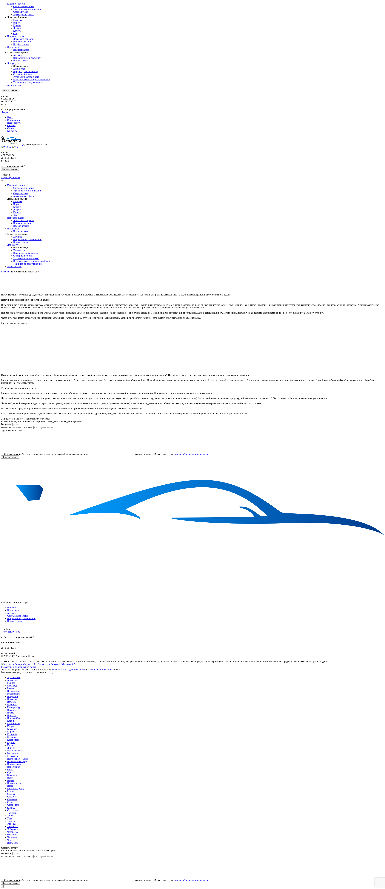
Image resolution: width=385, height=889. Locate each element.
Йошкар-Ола (13, 718)
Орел (9, 772)
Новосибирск (14, 767)
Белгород (12, 685)
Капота (17, 31)
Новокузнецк (14, 764)
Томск (10, 815)
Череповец (12, 837)
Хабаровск (12, 829)
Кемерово (12, 729)
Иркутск (11, 715)
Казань (10, 721)
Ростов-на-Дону (15, 788)
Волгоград (12, 699)
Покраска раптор (22, 41)
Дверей (17, 28)
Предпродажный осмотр (25, 71)
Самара (11, 794)
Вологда (11, 702)
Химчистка (19, 68)
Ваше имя (6, 424)
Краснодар (12, 737)
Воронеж (12, 704)
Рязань (10, 791)
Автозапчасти (14, 85)
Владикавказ (13, 693)
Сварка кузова (20, 12)
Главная (5, 271)
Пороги (17, 22)
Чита (9, 840)
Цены (10, 117)
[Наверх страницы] (2, 886)
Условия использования (100, 669)
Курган (11, 742)
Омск (10, 769)
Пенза (10, 777)
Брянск (10, 688)
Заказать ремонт (10, 90)
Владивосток (14, 691)
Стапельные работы (23, 6)
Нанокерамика (20, 60)
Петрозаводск (14, 783)
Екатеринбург (14, 707)
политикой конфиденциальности (191, 454)
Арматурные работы (23, 14)
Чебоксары (12, 832)
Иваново (11, 710)
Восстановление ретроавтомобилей (31, 79)
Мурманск (12, 756)
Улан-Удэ (12, 823)
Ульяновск (12, 826)
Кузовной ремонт (16, 3)
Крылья (17, 25)
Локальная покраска (23, 39)
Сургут (11, 807)
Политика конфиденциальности (68, 669)
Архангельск (13, 677)
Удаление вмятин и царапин (27, 9)
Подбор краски (21, 44)
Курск (10, 745)
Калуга (10, 726)
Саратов (11, 796)
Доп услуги (13, 63)
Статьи (10, 128)
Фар (15, 33)
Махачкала (12, 753)
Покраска (12, 607)
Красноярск (13, 739)
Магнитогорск (14, 750)
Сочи (10, 802)
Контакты (12, 131)
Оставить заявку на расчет (14, 289)
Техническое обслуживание (27, 82)
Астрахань (12, 680)
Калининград (14, 723)
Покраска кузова (15, 36)
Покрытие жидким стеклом (27, 58)
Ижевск (11, 712)
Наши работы (14, 122)
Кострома (12, 734)
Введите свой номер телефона (17, 427)
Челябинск (12, 834)
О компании (13, 120)
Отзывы (11, 125)
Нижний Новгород (17, 761)
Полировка (13, 47)
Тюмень (11, 821)
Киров (10, 731)
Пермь (10, 780)
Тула (9, 818)
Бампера (17, 20)
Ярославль (12, 842)
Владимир (12, 696)
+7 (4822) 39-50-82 (10, 177)
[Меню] (2, 180)
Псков (10, 786)
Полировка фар (21, 49)
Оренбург (12, 775)
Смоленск (12, 799)
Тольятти (12, 813)
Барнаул (11, 683)
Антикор (17, 55)
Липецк (11, 748)
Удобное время (8, 430)
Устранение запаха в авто (26, 77)
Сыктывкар (13, 810)
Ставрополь (13, 805)
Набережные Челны (17, 758)
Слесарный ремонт (23, 74)
